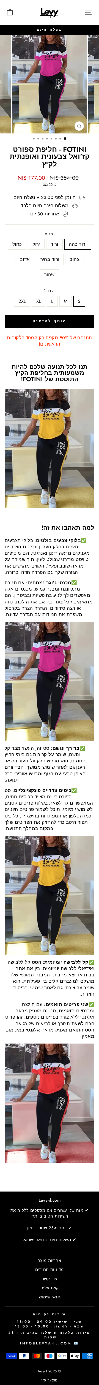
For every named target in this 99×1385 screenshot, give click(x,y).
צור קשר (49, 1279)
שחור (49, 274)
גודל (49, 290)
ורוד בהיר (49, 259)
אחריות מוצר (49, 1261)
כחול (17, 244)
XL (38, 301)
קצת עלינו (49, 1288)
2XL (22, 301)
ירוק (36, 244)
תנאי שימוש (49, 1297)
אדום (25, 259)
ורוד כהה (78, 244)
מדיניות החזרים (49, 1270)
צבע (49, 234)
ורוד (54, 244)
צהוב (74, 259)
